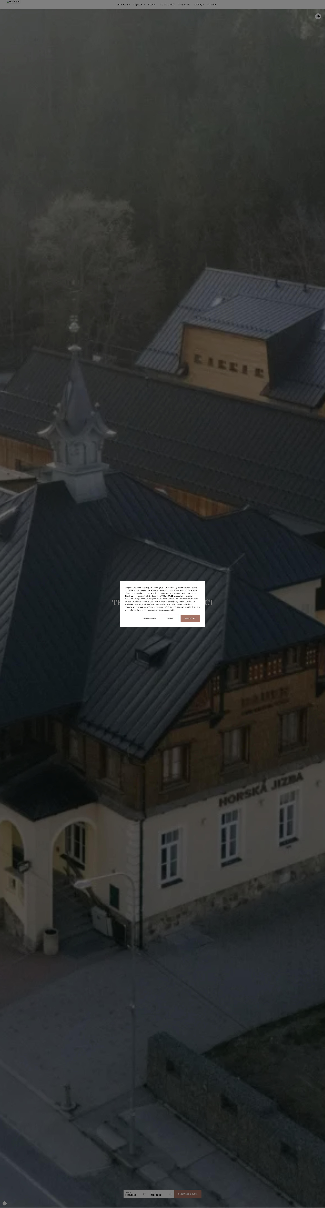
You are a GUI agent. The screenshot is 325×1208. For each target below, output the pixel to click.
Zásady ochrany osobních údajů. (137, 596)
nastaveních (169, 610)
